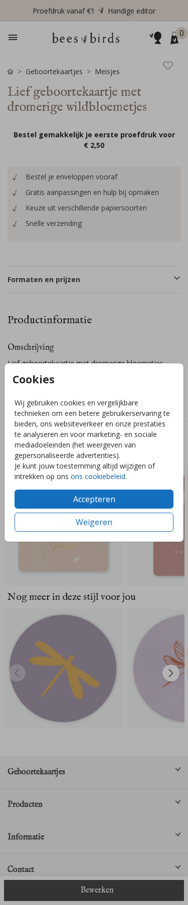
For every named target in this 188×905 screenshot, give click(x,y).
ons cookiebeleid (98, 476)
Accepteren (94, 499)
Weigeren (94, 522)
